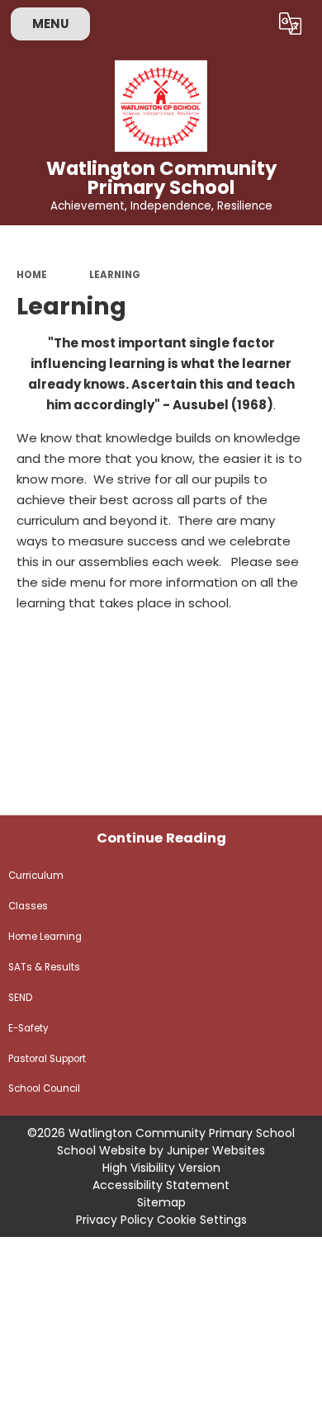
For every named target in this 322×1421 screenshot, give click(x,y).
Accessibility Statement (161, 1185)
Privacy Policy (115, 1219)
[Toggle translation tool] (290, 24)
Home (32, 274)
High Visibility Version (161, 1167)
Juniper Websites (216, 1150)
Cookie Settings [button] (202, 1219)
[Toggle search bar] (250, 24)
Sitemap (161, 1202)
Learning (114, 274)
